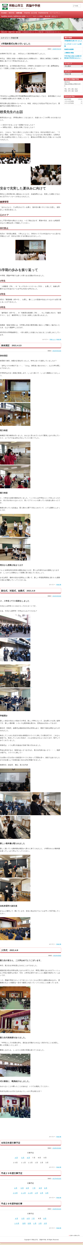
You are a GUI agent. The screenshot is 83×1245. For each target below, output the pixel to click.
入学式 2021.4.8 (9, 950)
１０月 (15, 1193)
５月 (22, 1158)
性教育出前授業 (69, 49)
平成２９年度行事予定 (11, 1173)
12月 (29, 1223)
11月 (24, 1223)
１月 (36, 1193)
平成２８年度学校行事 (11, 1203)
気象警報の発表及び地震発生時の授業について (16, 16)
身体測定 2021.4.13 (11, 345)
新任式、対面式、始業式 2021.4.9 (18, 591)
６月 (28, 1158)
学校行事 (58, 339)
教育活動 (19, 13)
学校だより (53, 339)
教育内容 (11, 13)
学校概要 (4, 13)
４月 (16, 1158)
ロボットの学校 (38, 16)
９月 (45, 1188)
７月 (33, 1188)
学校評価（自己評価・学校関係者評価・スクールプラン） (42, 13)
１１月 (23, 1193)
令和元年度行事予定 (10, 1143)
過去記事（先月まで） (52, 16)
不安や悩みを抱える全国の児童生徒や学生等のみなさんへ (72, 57)
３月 (46, 1193)
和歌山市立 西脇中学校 (24, 5)
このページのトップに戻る (75, 1235)
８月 (40, 1188)
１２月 (30, 1193)
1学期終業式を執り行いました (16, 43)
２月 (41, 1193)
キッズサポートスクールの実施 (72, 45)
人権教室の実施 (69, 52)
